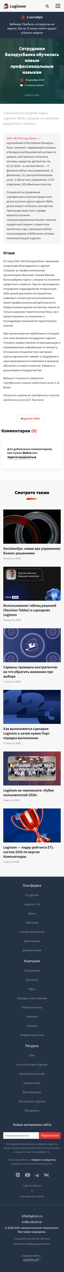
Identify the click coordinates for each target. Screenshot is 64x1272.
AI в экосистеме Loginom (32, 1064)
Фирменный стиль (32, 1035)
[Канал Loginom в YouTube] (27, 1175)
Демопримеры (32, 1092)
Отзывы (32, 1026)
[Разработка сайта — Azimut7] (32, 1259)
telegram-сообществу (43, 1159)
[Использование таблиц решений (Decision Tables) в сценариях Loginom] (32, 584)
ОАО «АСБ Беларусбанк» (22, 138)
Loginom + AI (32, 904)
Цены (32, 913)
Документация (31, 950)
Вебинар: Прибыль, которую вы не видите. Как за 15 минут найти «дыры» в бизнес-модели (32, 28)
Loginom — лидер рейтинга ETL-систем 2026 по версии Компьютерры (28, 852)
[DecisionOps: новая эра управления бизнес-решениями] (32, 527)
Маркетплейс (32, 1083)
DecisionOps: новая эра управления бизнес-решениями (31, 551)
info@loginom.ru (31, 1216)
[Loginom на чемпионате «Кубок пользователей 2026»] (32, 768)
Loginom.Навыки (32, 1185)
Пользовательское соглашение (32, 1238)
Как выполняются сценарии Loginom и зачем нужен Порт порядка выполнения (26, 733)
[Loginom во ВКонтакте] (46, 1175)
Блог (32, 1055)
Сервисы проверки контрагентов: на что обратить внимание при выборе (30, 672)
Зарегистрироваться (21, 457)
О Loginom (32, 895)
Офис (32, 989)
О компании (32, 970)
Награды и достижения (32, 998)
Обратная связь (32, 1007)
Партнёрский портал (32, 1196)
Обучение (32, 922)
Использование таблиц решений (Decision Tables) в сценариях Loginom (29, 610)
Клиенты (32, 1016)
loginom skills (32, 94)
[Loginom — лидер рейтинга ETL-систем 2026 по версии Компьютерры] (32, 825)
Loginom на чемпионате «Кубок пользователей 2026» (28, 792)
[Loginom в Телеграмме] (37, 1175)
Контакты (32, 980)
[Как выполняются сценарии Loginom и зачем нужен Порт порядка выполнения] (32, 707)
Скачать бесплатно (32, 932)
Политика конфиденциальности (32, 1244)
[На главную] (14, 6)
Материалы (32, 1110)
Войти (27, 453)
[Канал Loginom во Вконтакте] (17, 1175)
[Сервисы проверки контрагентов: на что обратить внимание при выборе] (32, 645)
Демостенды (32, 941)
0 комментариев (34, 85)
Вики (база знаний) (32, 1074)
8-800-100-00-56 (32, 1222)
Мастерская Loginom (32, 1101)
